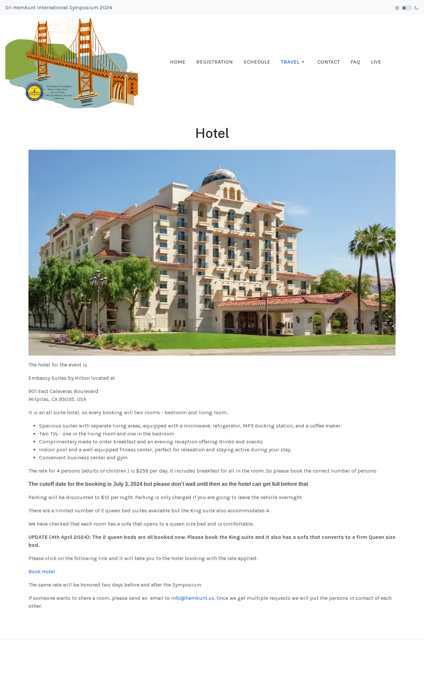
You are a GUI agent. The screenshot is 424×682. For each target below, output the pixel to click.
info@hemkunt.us (192, 598)
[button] (294, 62)
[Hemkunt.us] (71, 61)
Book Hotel (41, 571)
